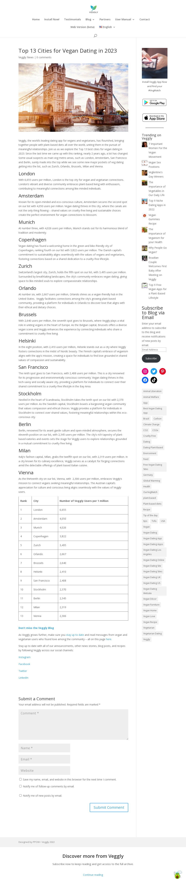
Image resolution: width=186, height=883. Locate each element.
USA (163, 521)
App (145, 402)
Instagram (25, 657)
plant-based (149, 497)
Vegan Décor (150, 598)
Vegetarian (148, 627)
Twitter (23, 671)
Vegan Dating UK (151, 577)
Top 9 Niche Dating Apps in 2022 (157, 205)
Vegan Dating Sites (152, 571)
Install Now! (51, 19)
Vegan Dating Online (153, 560)
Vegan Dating (150, 532)
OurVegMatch (150, 492)
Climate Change (151, 424)
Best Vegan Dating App (152, 410)
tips (145, 521)
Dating (146, 441)
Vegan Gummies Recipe (154, 219)
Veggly (146, 639)
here (108, 639)
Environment (149, 453)
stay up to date (75, 635)
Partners (105, 19)
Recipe (146, 509)
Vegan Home (150, 610)
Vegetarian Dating (152, 633)
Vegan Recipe (150, 622)
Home (36, 19)
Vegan (146, 526)
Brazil (146, 418)
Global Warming (151, 480)
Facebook (24, 664)
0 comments (44, 57)
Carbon (157, 418)
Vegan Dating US (151, 583)
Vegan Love (149, 616)
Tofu (154, 521)
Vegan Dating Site (152, 565)
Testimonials (72, 19)
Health (146, 486)
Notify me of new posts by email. (42, 795)
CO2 (145, 430)
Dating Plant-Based (153, 447)
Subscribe (151, 358)
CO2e (155, 430)
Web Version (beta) (82, 27)
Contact (145, 19)
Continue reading (93, 874)
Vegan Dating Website (150, 591)
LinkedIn (23, 677)
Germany (148, 474)
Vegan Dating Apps (153, 544)
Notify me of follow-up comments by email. (48, 786)
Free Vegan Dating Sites (152, 467)
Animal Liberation (152, 391)
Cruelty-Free (149, 435)
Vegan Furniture (151, 604)
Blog (88, 19)
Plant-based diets (152, 503)
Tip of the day (150, 515)
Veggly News (26, 57)
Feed (145, 459)
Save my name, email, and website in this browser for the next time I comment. (69, 779)
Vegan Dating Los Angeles (152, 552)
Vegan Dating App (152, 538)
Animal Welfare (151, 397)
